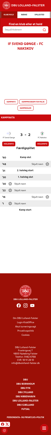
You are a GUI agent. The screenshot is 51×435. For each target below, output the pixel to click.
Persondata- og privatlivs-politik (25, 417)
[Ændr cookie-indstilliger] (4, 430)
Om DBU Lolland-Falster (25, 318)
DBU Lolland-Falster (25, 401)
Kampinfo (11, 102)
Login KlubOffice (25, 322)
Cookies (26, 335)
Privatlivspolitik (25, 331)
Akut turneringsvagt (25, 327)
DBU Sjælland (25, 405)
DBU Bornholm (25, 384)
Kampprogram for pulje (33, 102)
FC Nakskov (42, 138)
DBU (25, 380)
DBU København (25, 397)
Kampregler (25, 108)
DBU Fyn (25, 388)
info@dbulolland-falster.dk (25, 363)
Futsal (25, 409)
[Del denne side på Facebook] (2, 425)
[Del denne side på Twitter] (7, 425)
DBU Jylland (25, 392)
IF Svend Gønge (9, 138)
